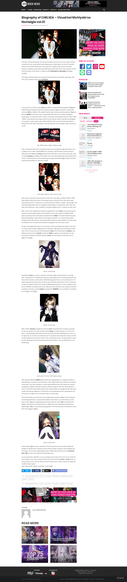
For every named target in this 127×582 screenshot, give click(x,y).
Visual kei (82, 121)
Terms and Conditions (100, 579)
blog (23, 238)
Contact (53, 10)
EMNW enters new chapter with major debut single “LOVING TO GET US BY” (96, 84)
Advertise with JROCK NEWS (70, 579)
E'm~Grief (48, 476)
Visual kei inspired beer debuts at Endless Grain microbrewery (63, 539)
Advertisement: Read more (85, 573)
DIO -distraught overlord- (32, 476)
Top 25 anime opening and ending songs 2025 (34, 558)
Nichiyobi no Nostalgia (66, 476)
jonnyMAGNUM (26, 25)
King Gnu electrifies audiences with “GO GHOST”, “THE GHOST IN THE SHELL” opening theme (96, 104)
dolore (41, 476)
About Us (62, 579)
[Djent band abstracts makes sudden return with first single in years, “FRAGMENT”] (83, 99)
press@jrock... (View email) (87, 571)
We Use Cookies (85, 579)
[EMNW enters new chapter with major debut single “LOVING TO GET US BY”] (83, 89)
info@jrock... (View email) (90, 570)
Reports (46, 10)
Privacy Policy (92, 579)
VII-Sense (31, 479)
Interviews (38, 10)
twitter (31, 238)
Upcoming (97, 118)
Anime (96, 121)
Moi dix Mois (56, 476)
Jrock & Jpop (89, 121)
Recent (85, 118)
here (27, 342)
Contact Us (79, 579)
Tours (30, 10)
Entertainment (43, 25)
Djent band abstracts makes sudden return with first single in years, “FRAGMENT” (96, 95)
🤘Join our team (64, 10)
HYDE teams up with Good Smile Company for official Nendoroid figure (63, 558)
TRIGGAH (25, 479)
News (23, 10)
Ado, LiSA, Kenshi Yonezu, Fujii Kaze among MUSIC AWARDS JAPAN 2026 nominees (35, 538)
